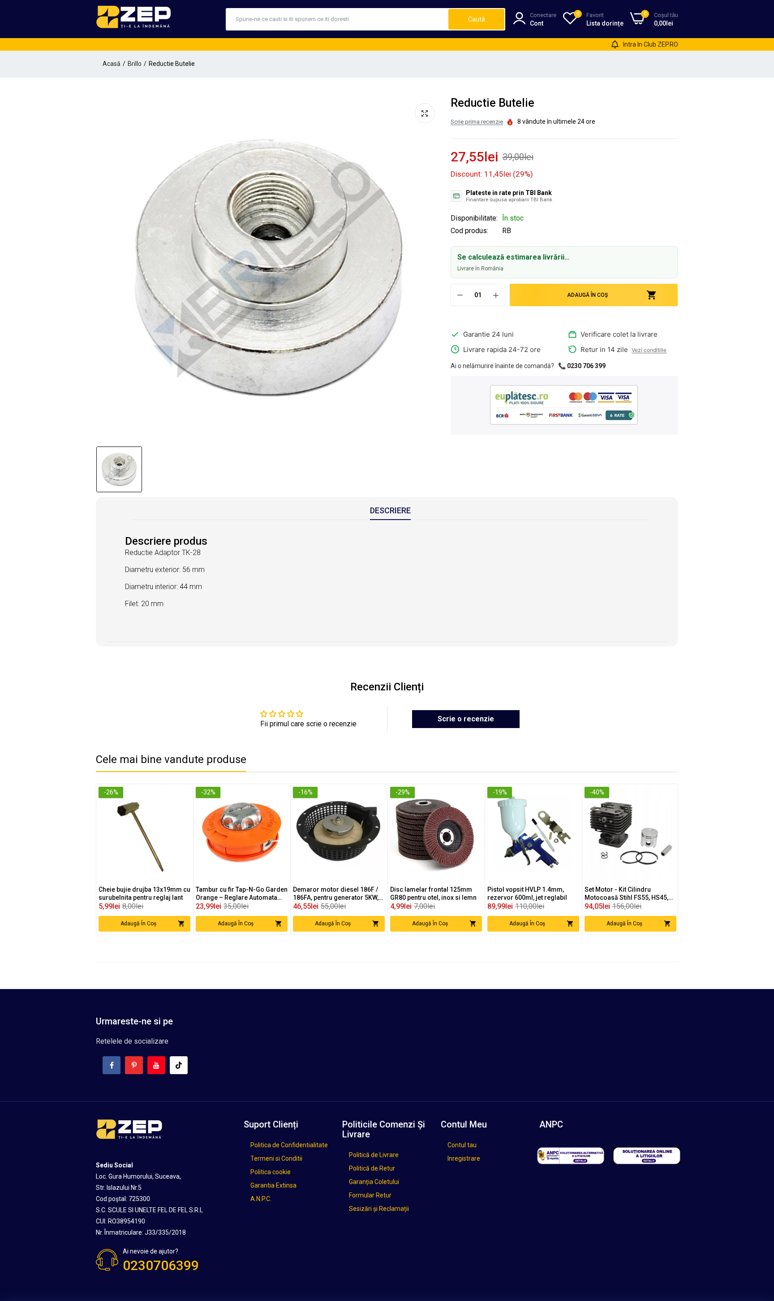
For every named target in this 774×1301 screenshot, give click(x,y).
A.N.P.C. (260, 1198)
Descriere (390, 510)
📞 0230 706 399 (582, 365)
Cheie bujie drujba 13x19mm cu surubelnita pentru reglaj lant (144, 893)
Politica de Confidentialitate (289, 1145)
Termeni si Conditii (276, 1158)
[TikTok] (179, 1065)
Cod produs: (469, 231)
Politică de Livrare (374, 1154)
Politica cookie (270, 1171)
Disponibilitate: (474, 218)
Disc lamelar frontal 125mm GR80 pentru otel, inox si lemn (433, 893)
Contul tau (462, 1145)
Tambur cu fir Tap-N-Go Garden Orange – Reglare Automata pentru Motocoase (242, 894)
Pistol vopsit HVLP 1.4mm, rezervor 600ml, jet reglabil (527, 893)
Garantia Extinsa (273, 1185)
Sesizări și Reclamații (379, 1208)
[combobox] (337, 19)
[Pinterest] (134, 1065)
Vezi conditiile (649, 350)
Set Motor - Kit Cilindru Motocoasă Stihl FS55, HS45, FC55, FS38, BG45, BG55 (626, 894)
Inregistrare (463, 1158)
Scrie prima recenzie (477, 121)
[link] (182, 794)
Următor (655, 859)
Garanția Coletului (374, 1181)
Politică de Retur (372, 1168)
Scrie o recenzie (466, 719)
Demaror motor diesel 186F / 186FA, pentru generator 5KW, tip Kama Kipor (335, 894)
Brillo (135, 63)
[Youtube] (156, 1065)
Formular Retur (370, 1195)
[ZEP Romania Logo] (134, 18)
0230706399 (161, 1265)
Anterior (119, 859)
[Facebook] (111, 1065)
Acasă (111, 63)
